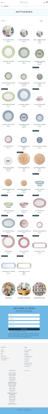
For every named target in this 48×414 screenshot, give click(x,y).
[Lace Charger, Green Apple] (8, 52)
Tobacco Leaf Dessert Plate (23, 39)
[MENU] (2, 2)
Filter (3, 20)
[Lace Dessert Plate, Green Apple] (8, 73)
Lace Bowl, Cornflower (39, 189)
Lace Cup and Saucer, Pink (39, 104)
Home (2, 6)
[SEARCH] (4, 2)
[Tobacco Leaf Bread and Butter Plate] (39, 30)
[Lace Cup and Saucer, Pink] (39, 95)
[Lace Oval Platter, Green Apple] (8, 95)
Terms (30, 336)
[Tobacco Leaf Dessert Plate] (24, 30)
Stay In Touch (24, 329)
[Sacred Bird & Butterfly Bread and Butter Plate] (24, 180)
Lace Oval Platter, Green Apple (8, 104)
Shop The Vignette (27, 349)
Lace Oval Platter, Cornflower (8, 231)
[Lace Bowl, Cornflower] (39, 180)
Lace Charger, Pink (8, 251)
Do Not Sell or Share (28, 364)
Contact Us (26, 353)
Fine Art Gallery (3, 359)
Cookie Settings (27, 366)
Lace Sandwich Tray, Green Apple (23, 272)
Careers (2, 351)
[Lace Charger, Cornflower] (24, 95)
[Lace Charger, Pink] (8, 242)
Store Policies (26, 354)
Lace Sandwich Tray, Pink (40, 251)
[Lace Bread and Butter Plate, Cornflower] (24, 137)
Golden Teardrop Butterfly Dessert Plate (8, 168)
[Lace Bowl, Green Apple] (8, 201)
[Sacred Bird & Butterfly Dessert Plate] (8, 180)
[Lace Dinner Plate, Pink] (24, 242)
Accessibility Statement (28, 356)
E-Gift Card (26, 361)
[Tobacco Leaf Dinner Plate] (8, 30)
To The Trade (3, 356)
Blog (1, 354)
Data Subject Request (28, 363)
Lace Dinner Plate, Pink (23, 251)
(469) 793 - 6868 (12, 399)
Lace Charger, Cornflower (24, 104)
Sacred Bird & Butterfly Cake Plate (24, 168)
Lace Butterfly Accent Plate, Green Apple (39, 62)
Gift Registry (26, 351)
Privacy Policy (26, 336)
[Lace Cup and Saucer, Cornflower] (39, 137)
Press (2, 353)
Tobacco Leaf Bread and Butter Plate (39, 40)
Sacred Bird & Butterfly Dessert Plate (8, 190)
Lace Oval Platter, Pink (39, 210)
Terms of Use (26, 358)
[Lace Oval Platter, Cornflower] (8, 222)
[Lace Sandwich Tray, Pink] (39, 242)
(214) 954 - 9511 (12, 377)
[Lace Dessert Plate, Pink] (8, 137)
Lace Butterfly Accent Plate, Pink (24, 231)
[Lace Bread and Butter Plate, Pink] (39, 222)
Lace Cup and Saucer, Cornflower (39, 146)
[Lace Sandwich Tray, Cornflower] (8, 262)
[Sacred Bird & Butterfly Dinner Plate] (39, 158)
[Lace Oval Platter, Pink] (39, 201)
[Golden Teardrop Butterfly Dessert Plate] (8, 158)
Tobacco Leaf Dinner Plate (8, 39)
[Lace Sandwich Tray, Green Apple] (24, 262)
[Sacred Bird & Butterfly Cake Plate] (24, 158)
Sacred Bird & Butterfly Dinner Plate (40, 168)
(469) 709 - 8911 (12, 388)
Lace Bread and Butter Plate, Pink (39, 231)
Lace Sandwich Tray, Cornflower (8, 271)
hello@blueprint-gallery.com (12, 393)
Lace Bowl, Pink (24, 210)
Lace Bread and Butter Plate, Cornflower (24, 147)
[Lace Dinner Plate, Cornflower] (8, 115)
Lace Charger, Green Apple (8, 61)
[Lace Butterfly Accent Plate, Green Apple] (39, 52)
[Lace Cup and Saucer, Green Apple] (39, 73)
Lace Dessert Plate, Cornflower (39, 124)
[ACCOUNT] (44, 2)
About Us (2, 349)
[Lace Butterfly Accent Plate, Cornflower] (24, 115)
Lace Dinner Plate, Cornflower (8, 124)
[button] (46, 2)
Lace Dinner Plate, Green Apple (24, 61)
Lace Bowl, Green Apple (8, 210)
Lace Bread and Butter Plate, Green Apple (24, 83)
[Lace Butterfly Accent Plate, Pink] (24, 222)
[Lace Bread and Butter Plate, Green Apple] (24, 73)
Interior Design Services (5, 358)
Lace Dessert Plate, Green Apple (8, 82)
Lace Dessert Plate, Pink (8, 146)
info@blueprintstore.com (12, 382)
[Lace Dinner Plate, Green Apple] (24, 52)
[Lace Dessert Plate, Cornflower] (39, 115)
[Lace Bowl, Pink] (24, 201)
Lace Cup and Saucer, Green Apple (39, 83)
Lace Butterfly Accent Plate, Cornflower (24, 125)
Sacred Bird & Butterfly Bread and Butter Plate (24, 190)
